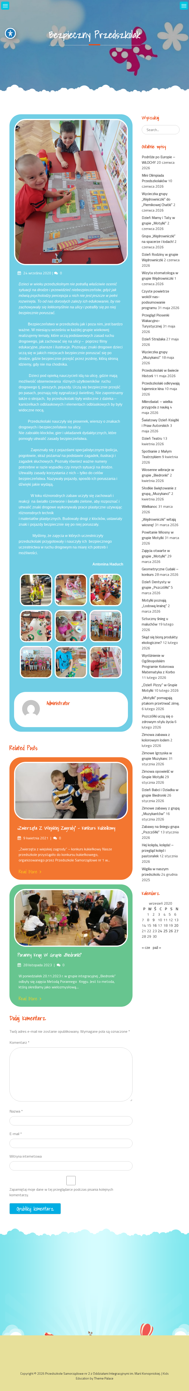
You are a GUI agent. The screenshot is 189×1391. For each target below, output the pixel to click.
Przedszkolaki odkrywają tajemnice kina (161, 385)
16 (155, 925)
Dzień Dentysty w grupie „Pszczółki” (156, 584)
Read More (28, 871)
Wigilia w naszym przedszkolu (155, 871)
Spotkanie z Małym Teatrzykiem (157, 453)
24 (160, 931)
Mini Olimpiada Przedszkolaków (154, 178)
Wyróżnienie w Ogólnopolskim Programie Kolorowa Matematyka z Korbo (158, 664)
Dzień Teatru (152, 438)
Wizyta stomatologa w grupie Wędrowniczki (160, 275)
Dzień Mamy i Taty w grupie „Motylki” (158, 220)
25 (165, 931)
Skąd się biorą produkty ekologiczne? (160, 639)
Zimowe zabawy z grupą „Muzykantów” (161, 810)
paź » (157, 947)
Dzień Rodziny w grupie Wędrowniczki (160, 257)
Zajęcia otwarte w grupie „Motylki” (156, 553)
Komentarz (19, 1042)
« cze (146, 947)
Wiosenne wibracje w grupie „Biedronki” (158, 472)
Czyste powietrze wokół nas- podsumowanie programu (155, 299)
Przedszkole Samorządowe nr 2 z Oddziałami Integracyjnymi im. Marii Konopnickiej (102, 1373)
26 (171, 931)
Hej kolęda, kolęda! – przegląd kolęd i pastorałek (158, 850)
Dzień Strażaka (153, 339)
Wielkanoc (149, 506)
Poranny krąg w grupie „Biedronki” (50, 955)
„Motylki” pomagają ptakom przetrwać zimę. (160, 700)
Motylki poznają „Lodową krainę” (154, 602)
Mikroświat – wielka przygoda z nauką (157, 404)
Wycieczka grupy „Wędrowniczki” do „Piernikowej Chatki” (157, 199)
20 (176, 925)
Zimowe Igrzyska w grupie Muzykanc (157, 755)
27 (176, 931)
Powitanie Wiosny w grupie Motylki (158, 534)
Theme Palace (103, 1378)
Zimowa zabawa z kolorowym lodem (156, 737)
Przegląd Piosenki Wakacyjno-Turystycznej (155, 320)
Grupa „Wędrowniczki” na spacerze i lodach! (158, 238)
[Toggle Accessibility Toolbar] (10, 33)
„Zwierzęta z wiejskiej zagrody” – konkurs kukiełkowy (66, 828)
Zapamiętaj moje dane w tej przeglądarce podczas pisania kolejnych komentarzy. (61, 1192)
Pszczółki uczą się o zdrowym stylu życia (158, 718)
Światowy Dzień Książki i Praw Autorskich (160, 422)
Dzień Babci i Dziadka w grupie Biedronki (160, 792)
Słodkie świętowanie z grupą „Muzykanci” (159, 490)
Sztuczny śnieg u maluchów (155, 621)
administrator (58, 703)
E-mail (15, 1133)
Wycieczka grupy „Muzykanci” (155, 354)
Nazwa (16, 1111)
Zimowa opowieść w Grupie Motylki (157, 774)
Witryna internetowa (25, 1156)
